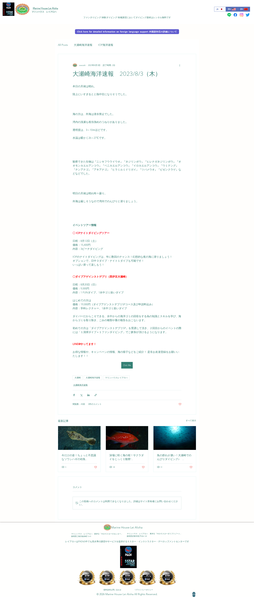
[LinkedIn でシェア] (88, 395)
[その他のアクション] (179, 65)
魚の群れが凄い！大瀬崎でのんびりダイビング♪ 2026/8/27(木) (174, 457)
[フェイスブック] (235, 14)
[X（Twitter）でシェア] (81, 395)
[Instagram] (241, 14)
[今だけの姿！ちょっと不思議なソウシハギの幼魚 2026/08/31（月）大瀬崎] (79, 438)
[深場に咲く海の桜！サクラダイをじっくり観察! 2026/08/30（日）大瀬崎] (127, 438)
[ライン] (229, 14)
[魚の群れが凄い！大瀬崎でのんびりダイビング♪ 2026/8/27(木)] (174, 438)
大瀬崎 (78, 377)
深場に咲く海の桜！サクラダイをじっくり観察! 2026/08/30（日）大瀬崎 (126, 457)
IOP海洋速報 (105, 45)
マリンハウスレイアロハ (116, 377)
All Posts (63, 45)
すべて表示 (191, 420)
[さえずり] (247, 14)
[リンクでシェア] (95, 395)
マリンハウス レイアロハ (44, 12)
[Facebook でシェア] (74, 395)
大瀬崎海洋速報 (83, 45)
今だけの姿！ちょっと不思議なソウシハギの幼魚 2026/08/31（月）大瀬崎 (79, 457)
